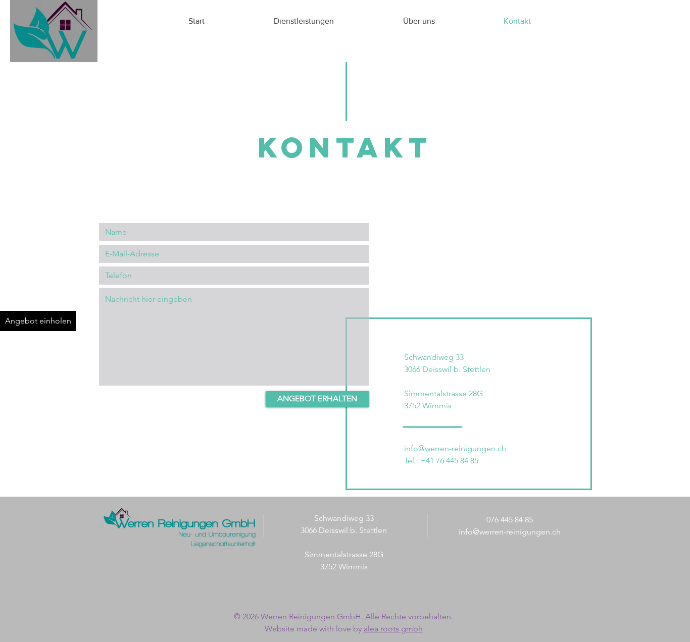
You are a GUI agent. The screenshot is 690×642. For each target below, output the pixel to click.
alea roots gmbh (393, 628)
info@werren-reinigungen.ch (455, 448)
